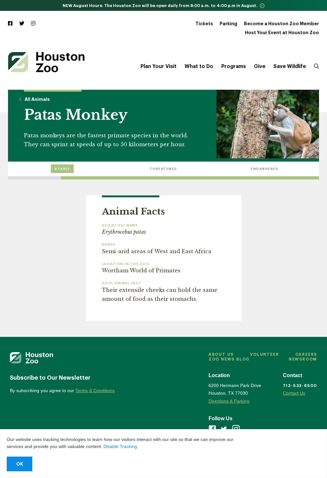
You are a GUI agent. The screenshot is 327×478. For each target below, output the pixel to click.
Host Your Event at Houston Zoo (282, 32)
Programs (233, 66)
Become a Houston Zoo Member (281, 23)
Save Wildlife (289, 66)
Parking (228, 23)
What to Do (199, 66)
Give (259, 66)
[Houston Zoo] (46, 62)
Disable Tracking (120, 446)
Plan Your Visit (159, 66)
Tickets (204, 23)
